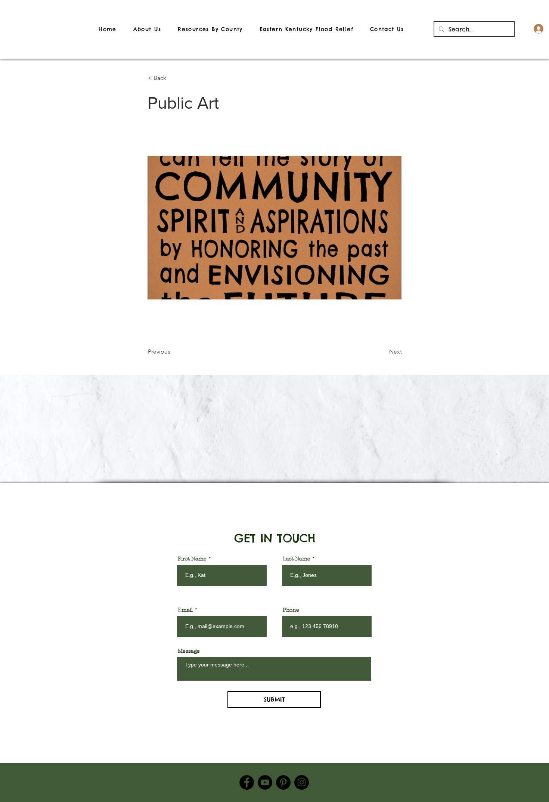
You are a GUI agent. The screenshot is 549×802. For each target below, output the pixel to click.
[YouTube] (265, 782)
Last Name (296, 559)
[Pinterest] (283, 782)
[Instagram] (301, 782)
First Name (192, 559)
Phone (291, 610)
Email (185, 610)
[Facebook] (246, 782)
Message (189, 651)
